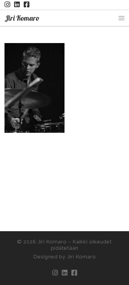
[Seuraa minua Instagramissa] (7, 4)
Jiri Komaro (52, 242)
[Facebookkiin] (26, 4)
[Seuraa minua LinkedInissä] (17, 4)
